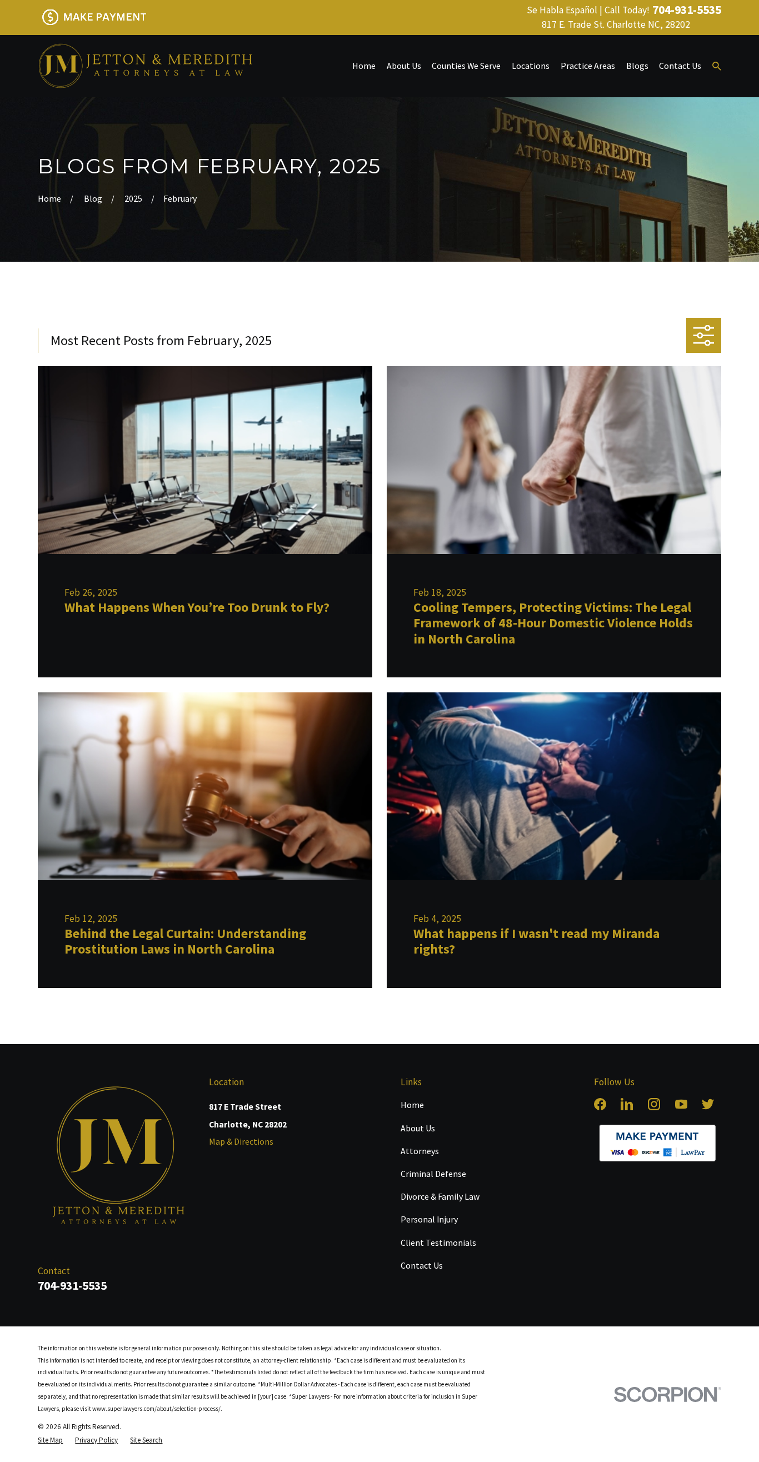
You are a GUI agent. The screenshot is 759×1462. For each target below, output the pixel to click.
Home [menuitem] (364, 65)
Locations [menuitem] (531, 65)
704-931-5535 (686, 10)
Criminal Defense (433, 1173)
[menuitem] (50, 1440)
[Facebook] (600, 1104)
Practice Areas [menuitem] (588, 65)
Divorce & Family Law (440, 1196)
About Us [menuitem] (404, 65)
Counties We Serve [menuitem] (466, 65)
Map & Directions (241, 1141)
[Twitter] (708, 1104)
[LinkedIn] (627, 1104)
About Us (418, 1128)
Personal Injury (429, 1219)
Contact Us (422, 1265)
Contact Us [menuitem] (680, 65)
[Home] (145, 65)
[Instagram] (654, 1104)
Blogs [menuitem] (637, 65)
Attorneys (420, 1150)
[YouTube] (681, 1104)
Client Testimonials (438, 1242)
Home (412, 1104)
